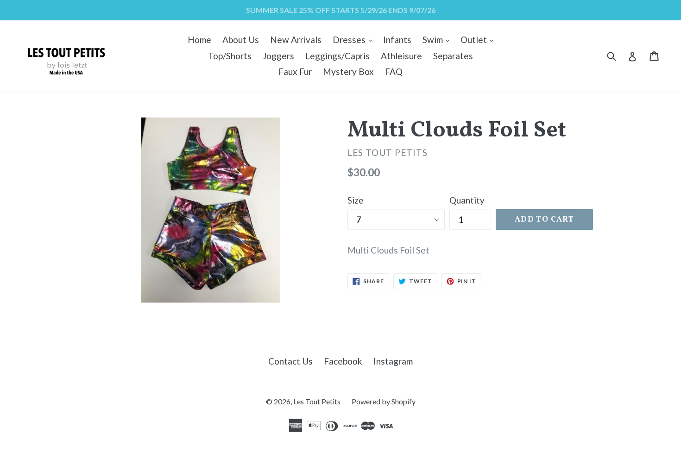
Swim (438, 39)
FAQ (394, 71)
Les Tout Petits (316, 401)
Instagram (393, 361)
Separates (453, 55)
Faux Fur (295, 71)
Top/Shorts (230, 55)
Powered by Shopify (384, 401)
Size (355, 200)
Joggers (278, 55)
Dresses (355, 39)
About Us (240, 39)
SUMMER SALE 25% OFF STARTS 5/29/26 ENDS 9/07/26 (340, 10)
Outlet (479, 39)
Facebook (343, 361)
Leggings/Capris (337, 55)
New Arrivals (296, 39)
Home (199, 39)
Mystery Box (348, 71)
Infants (397, 39)
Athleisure (401, 55)
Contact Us (290, 361)
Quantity (467, 200)
